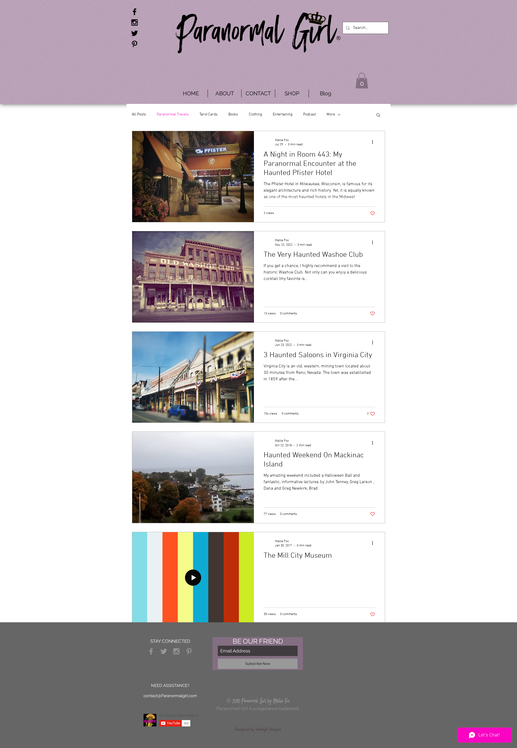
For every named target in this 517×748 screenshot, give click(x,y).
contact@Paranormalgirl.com (170, 695)
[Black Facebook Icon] (134, 11)
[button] (361, 81)
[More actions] (374, 142)
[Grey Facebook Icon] (151, 651)
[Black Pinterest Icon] (134, 44)
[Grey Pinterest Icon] (189, 651)
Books (233, 114)
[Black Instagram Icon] (134, 22)
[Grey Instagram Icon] (176, 651)
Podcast (309, 114)
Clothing (255, 114)
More (331, 114)
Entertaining (282, 114)
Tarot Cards (209, 114)
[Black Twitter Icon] (134, 33)
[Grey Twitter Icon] (163, 651)
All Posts (139, 114)
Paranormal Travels (173, 114)
